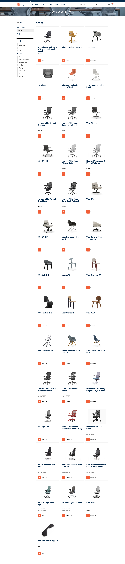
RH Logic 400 (43, 427)
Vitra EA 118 (43, 161)
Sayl (20, 73)
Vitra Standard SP (93, 275)
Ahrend (20, 44)
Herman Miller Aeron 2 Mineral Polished (95, 162)
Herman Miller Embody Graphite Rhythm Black (95, 390)
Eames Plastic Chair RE (24, 61)
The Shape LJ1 (92, 47)
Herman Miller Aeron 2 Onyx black (47, 200)
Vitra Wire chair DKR (46, 351)
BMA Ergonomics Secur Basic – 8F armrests (96, 466)
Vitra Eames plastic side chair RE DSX (72, 86)
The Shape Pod (44, 85)
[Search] (96, 4)
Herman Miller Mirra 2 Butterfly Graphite (47, 390)
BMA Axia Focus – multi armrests (72, 466)
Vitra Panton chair (45, 313)
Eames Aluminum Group (24, 59)
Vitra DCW (90, 313)
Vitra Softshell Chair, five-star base (94, 238)
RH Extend (90, 502)
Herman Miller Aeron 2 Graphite (47, 124)
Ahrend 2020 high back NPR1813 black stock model (47, 49)
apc (19, 58)
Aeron (20, 56)
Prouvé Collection (23, 72)
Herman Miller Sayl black (94, 428)
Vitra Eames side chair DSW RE (95, 352)
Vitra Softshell (43, 275)
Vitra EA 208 (91, 199)
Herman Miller (22, 45)
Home (18, 22)
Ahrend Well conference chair (72, 48)
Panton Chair (22, 69)
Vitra (20, 50)
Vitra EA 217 (43, 237)
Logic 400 (21, 65)
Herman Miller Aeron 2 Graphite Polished (71, 124)
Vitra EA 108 (91, 123)
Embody (20, 64)
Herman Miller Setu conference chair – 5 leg (72, 428)
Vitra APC (66, 275)
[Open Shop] (64, 4)
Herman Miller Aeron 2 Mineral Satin (71, 162)
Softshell (21, 76)
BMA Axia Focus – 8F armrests (46, 466)
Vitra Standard (68, 313)
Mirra (20, 67)
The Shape (21, 48)
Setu (20, 75)
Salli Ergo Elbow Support (48, 540)
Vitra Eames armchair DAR (71, 238)
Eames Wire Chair (23, 62)
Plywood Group (22, 70)
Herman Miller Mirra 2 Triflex (71, 390)
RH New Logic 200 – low (72, 502)
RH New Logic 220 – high (46, 503)
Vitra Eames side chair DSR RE (95, 86)
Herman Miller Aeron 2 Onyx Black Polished (71, 200)
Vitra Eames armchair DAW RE (71, 352)
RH (19, 47)
